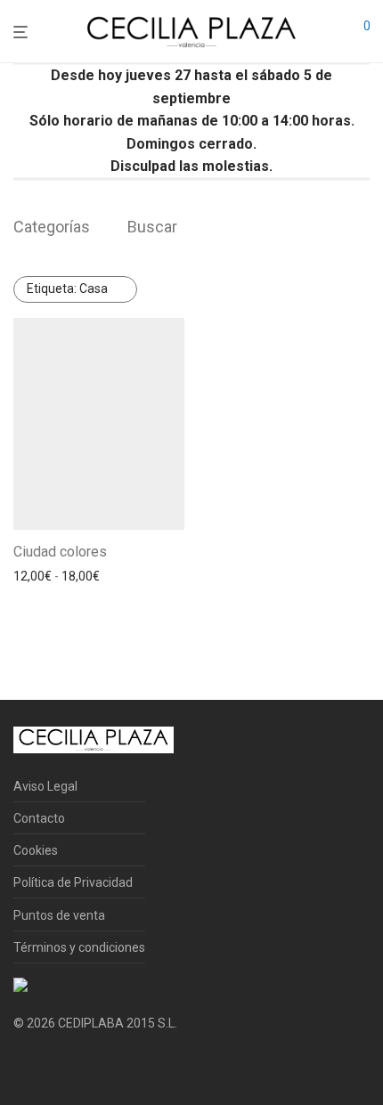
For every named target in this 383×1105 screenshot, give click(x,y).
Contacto (39, 818)
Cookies (35, 850)
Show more (40, 600)
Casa (67, 288)
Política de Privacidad (73, 882)
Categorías (51, 226)
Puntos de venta (59, 915)
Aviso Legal (45, 786)
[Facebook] (19, 1066)
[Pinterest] (76, 1066)
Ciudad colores (60, 551)
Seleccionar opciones (67, 576)
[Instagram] (48, 1066)
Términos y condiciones (79, 947)
